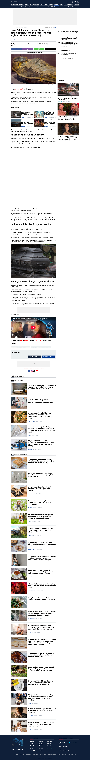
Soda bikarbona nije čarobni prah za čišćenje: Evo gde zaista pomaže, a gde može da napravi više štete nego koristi (41, 429)
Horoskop (76, 4)
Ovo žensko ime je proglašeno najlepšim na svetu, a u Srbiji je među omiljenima (39, 502)
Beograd (49, 741)
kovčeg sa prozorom (36, 347)
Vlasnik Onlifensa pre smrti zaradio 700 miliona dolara (70, 49)
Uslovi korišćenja (62, 754)
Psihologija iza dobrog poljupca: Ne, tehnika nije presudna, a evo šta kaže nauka (42, 585)
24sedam (38, 340)
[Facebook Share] (16, 49)
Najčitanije (68, 28)
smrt (45, 347)
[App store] (63, 742)
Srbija (71, 4)
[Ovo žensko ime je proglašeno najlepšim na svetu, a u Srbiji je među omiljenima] (19, 505)
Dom (22, 6)
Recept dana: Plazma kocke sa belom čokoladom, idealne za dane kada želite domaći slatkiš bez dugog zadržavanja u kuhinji (42, 642)
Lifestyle (56, 4)
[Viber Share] (27, 49)
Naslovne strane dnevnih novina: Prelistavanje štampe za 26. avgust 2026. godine (68, 98)
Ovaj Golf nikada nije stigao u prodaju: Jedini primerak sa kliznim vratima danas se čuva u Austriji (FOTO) (41, 443)
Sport (31, 4)
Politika (27, 4)
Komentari (75, 28)
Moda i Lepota (16, 6)
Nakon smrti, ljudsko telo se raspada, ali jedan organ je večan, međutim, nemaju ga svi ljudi (49, 121)
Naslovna (13, 27)
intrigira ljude (19, 89)
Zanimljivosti (73, 6)
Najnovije (14, 4)
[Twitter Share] (50, 49)
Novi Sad (49, 748)
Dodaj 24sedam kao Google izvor (34, 52)
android (26, 340)
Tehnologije (67, 6)
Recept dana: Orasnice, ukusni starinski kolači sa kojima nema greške (39, 488)
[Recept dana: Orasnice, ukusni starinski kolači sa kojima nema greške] (19, 491)
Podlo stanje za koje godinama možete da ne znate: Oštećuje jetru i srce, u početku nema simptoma (41, 627)
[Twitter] (78, 2)
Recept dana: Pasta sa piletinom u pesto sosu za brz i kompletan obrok (41, 599)
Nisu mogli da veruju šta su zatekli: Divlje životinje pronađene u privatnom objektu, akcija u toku (41, 669)
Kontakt (22, 754)
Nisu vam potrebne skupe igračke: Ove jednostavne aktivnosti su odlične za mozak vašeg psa (40, 516)
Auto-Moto (47, 6)
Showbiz (36, 4)
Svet (41, 4)
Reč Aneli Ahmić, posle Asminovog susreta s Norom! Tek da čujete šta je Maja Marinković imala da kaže (68, 118)
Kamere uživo (20, 4)
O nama (16, 754)
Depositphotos (72, 754)
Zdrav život (54, 6)
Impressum (28, 754)
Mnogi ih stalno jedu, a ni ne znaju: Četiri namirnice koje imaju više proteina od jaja (41, 724)
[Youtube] (37, 371)
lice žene (27, 347)
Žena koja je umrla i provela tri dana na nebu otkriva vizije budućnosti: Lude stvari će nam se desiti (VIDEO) (50, 113)
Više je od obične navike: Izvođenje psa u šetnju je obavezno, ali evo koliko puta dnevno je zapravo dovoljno (41, 697)
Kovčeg (21, 347)
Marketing (35, 754)
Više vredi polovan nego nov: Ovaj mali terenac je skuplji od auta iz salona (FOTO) (40, 530)
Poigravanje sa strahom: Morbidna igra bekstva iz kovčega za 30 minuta (27, 121)
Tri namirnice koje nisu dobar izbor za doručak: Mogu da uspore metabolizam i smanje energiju (42, 558)
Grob (49, 347)
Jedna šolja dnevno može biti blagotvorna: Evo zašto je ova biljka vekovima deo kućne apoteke (41, 572)
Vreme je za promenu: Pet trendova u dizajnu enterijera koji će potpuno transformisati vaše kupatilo (42, 387)
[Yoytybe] (75, 2)
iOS (21, 340)
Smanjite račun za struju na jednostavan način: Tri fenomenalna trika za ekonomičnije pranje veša (41, 401)
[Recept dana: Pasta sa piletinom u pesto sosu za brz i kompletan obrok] (19, 602)
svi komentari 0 (34, 356)
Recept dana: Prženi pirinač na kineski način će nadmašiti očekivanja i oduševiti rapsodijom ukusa (40, 415)
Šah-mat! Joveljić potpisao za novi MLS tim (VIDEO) (69, 54)
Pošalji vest (43, 754)
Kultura (66, 4)
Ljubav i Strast (28, 6)
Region (49, 744)
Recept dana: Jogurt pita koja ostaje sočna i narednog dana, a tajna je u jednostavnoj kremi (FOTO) (41, 461)
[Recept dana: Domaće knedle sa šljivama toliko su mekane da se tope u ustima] (19, 546)
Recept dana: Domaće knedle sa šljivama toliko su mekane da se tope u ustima (42, 544)
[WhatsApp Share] (39, 49)
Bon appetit (35, 6)
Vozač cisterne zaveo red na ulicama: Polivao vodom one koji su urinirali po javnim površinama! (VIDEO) (42, 613)
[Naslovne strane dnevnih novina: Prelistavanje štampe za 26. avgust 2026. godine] (68, 89)
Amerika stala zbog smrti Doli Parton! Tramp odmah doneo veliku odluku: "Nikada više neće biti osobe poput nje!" (70, 44)
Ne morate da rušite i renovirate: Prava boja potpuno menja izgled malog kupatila (40, 475)
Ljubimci (41, 6)
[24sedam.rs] (15, 2)
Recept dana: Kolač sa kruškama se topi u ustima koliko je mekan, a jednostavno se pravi (41, 655)
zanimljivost (14, 347)
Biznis (61, 4)
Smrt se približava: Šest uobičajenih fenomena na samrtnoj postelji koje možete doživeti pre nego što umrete (27, 113)
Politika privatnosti (52, 754)
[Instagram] (73, 2)
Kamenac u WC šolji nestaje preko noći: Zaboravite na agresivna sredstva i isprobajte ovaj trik (40, 682)
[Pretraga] (67, 2)
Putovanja (60, 6)
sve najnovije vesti (68, 58)
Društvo (50, 4)
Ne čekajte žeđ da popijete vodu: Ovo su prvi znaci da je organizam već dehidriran (42, 710)
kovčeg (21, 88)
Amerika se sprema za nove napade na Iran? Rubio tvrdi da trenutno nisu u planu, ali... (70, 38)
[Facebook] (70, 2)
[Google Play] (72, 742)
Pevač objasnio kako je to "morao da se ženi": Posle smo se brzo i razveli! (69, 33)
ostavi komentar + (48, 356)
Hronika (45, 4)
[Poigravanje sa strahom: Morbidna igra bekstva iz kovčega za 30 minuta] (16, 123)
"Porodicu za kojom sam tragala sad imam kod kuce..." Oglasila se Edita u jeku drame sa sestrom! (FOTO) (68, 138)
